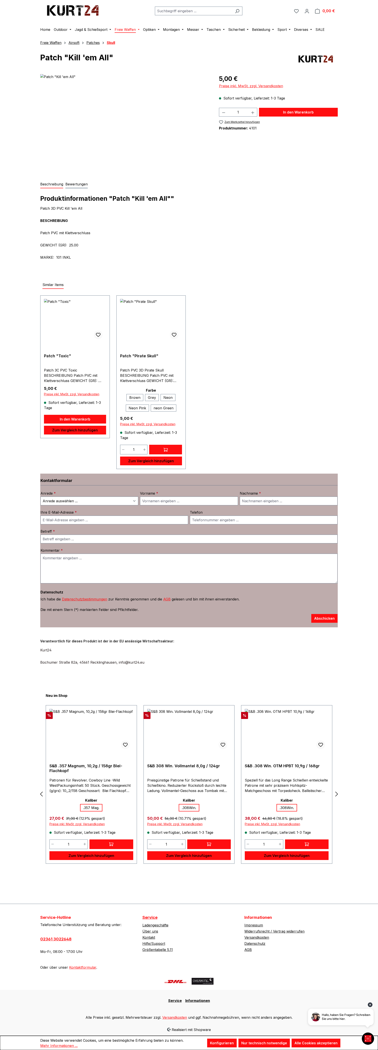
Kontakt (148, 937)
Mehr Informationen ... (59, 1045)
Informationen (197, 1000)
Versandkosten (256, 937)
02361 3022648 (56, 939)
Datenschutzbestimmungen (84, 599)
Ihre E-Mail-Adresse (58, 512)
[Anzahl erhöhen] (252, 112)
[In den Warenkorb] (111, 844)
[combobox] (193, 11)
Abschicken (324, 618)
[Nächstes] (336, 794)
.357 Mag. (91, 808)
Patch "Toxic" (57, 356)
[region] (125, 121)
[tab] (51, 184)
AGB (167, 599)
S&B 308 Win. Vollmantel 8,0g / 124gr (183, 766)
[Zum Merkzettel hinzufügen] (98, 334)
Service (150, 917)
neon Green (163, 408)
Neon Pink (137, 408)
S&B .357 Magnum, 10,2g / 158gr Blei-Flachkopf (85, 768)
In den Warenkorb (298, 112)
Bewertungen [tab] (76, 184)
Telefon (196, 512)
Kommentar (51, 550)
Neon (168, 397)
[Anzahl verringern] (223, 112)
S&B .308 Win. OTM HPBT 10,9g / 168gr (282, 766)
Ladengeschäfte (155, 925)
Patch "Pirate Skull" (139, 356)
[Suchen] (237, 11)
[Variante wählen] (165, 449)
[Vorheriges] (41, 794)
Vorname (149, 493)
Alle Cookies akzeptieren (316, 1043)
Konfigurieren (222, 1043)
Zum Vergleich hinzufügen (75, 430)
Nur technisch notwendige (264, 1043)
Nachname (250, 493)
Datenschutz (254, 943)
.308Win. (189, 808)
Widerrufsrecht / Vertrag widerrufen (274, 931)
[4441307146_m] (125, 121)
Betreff (47, 531)
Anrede (48, 493)
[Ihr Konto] (307, 11)
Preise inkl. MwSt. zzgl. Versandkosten (251, 86)
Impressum (253, 925)
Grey (152, 397)
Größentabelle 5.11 (157, 949)
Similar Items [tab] (53, 285)
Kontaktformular (82, 967)
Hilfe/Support (153, 943)
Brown (134, 397)
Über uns (150, 931)
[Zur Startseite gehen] (73, 10)
